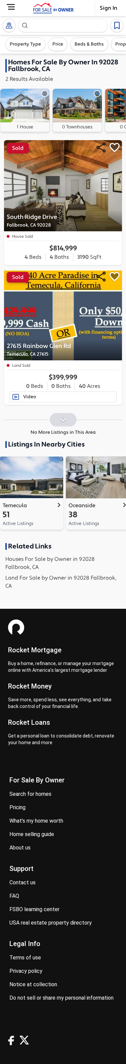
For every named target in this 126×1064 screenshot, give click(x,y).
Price (57, 44)
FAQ (14, 896)
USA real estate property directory (50, 923)
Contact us (22, 882)
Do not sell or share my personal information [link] (61, 998)
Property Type (25, 44)
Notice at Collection (33, 984)
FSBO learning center (34, 909)
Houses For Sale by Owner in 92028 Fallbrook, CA (50, 563)
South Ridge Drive (32, 220)
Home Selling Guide (31, 834)
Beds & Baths (89, 44)
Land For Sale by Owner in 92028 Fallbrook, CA (60, 582)
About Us (20, 847)
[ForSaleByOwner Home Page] (53, 8)
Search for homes (30, 794)
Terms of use (25, 957)
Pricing (17, 807)
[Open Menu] (11, 7)
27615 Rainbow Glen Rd (39, 349)
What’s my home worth (36, 821)
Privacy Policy (25, 971)
